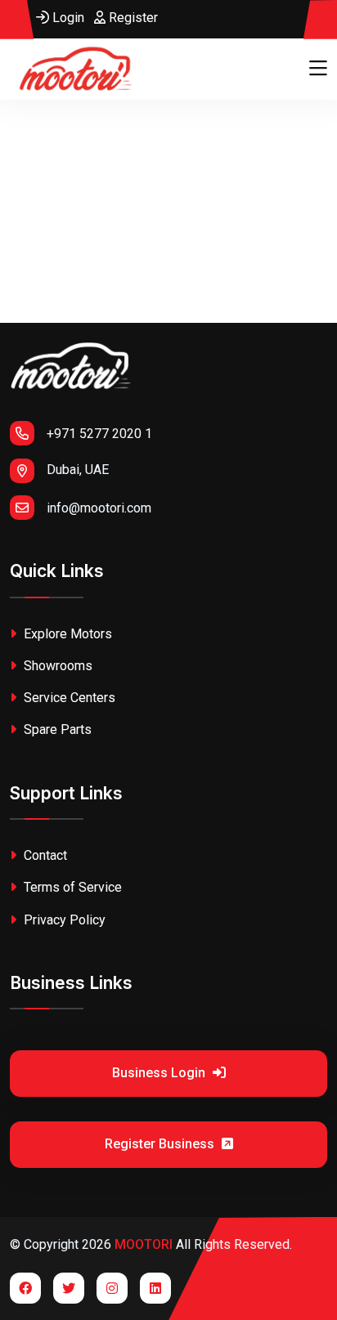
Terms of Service (71, 887)
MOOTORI (144, 1244)
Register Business (161, 1144)
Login (66, 17)
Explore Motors (66, 634)
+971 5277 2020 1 (99, 433)
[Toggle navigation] (318, 68)
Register (132, 17)
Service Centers (67, 697)
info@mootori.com (99, 508)
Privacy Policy (63, 920)
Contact (43, 855)
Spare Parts (56, 729)
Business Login (160, 1073)
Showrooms (56, 665)
